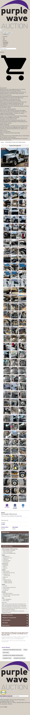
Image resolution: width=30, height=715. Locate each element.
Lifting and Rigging (12, 127)
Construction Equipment (6, 95)
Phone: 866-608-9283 (18, 702)
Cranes (7, 100)
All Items (2, 52)
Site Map (12, 701)
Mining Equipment (15, 102)
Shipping (5, 44)
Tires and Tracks (16, 132)
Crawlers (11, 100)
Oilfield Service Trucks (19, 138)
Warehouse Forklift (14, 117)
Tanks (15, 128)
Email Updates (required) (6, 696)
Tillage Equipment (19, 93)
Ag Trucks (2, 138)
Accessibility (3, 701)
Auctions (5, 36)
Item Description (6, 620)
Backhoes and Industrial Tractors (10, 97)
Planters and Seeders (10, 93)
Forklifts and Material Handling (7, 114)
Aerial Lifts (2, 96)
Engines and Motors (11, 125)
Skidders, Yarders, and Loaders (16, 113)
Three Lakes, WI (4, 520)
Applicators (14, 89)
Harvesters (7, 90)
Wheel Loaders (7, 107)
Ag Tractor (9, 89)
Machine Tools (3, 132)
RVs (3, 123)
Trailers (1, 134)
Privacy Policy (21, 699)
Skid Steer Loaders (12, 106)
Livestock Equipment (10, 92)
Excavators (4, 102)
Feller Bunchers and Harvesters (7, 110)
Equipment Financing (7, 615)
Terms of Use (13, 699)
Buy (4, 37)
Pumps (12, 128)
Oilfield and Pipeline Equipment (10, 103)
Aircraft (2, 120)
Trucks (9, 139)
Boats (4, 121)
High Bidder (15, 527)
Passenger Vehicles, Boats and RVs (8, 118)
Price (4, 527)
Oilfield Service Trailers (20, 135)
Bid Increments (6, 625)
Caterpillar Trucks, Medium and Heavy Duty (13, 655)
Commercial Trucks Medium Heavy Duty (12, 649)
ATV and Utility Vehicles (9, 120)
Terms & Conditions (4, 699)
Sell (4, 39)
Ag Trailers (2, 135)
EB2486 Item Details (7, 546)
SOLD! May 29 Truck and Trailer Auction (15, 142)
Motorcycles (9, 121)
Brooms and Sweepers (10, 99)
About (4, 46)
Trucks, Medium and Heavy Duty (8, 137)
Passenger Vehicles (16, 121)
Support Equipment (4, 124)
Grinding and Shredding (12, 111)
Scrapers (6, 106)
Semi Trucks (6, 652)
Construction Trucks (9, 138)
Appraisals (5, 43)
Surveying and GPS (21, 106)
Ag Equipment (3, 88)
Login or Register (8, 32)
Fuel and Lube (19, 125)
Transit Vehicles (8, 123)
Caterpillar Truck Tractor (19, 658)
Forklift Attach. (19, 116)
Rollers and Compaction (10, 104)
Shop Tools (9, 132)
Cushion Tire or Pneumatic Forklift (8, 116)
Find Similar (5, 622)
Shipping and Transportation (9, 617)
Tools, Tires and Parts (5, 131)
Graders (9, 102)
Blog (8, 701)
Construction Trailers (10, 135)
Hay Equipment (13, 90)
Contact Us (5, 34)
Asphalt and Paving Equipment (12, 96)
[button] (15, 82)
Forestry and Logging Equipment (8, 109)
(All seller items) (18, 516)
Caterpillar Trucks (7, 658)
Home (2, 142)
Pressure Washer (6, 128)
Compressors (3, 125)
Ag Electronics (3, 89)
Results (5, 40)
